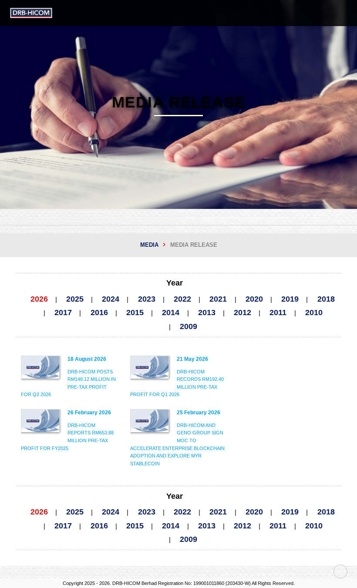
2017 (63, 312)
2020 (254, 299)
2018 (326, 299)
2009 (188, 326)
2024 (110, 299)
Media (149, 245)
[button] (344, 13)
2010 (314, 312)
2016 (99, 312)
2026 (39, 299)
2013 (207, 312)
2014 (170, 312)
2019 (290, 299)
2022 (182, 299)
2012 (242, 312)
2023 (146, 299)
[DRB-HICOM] (31, 13)
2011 (277, 312)
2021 (218, 299)
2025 (75, 299)
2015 (135, 312)
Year (174, 283)
